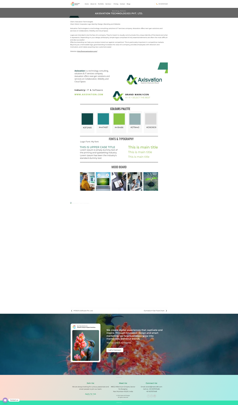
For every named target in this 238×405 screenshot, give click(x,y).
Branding (115, 11)
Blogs (128, 4)
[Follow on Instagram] (151, 396)
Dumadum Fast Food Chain (154, 311)
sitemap (119, 402)
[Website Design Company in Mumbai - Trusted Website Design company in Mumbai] (76, 4)
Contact (122, 4)
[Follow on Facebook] (148, 396)
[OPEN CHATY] (5, 400)
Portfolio (101, 4)
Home (87, 4)
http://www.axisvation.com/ (87, 51)
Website (123, 11)
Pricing (116, 4)
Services (108, 4)
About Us (93, 4)
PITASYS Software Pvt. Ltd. (83, 311)
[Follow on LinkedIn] (154, 396)
